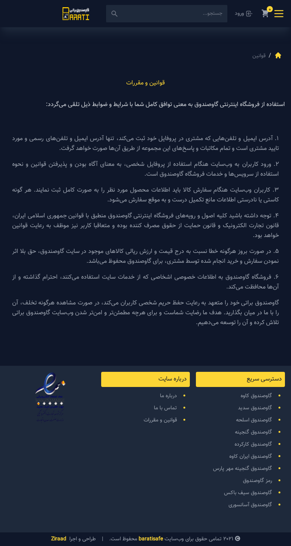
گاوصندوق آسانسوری (250, 505)
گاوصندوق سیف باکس (248, 493)
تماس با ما (165, 408)
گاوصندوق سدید (255, 408)
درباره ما (168, 396)
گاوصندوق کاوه (256, 396)
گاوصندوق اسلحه (254, 420)
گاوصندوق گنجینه (253, 432)
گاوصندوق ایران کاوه (250, 456)
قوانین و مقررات (160, 420)
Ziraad (58, 539)
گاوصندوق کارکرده (253, 444)
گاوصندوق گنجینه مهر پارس (242, 469)
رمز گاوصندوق (257, 481)
